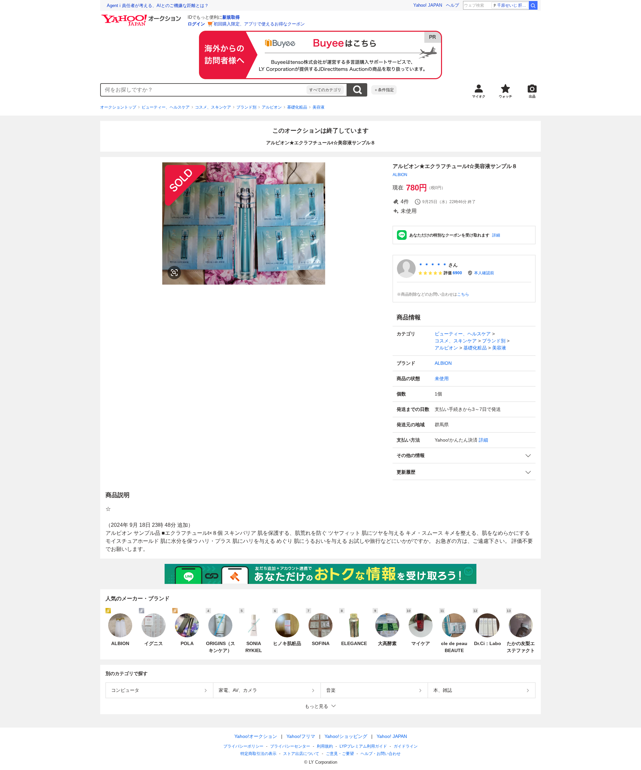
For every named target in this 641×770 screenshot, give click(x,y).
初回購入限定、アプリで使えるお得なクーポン (259, 23)
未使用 (442, 378)
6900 (457, 273)
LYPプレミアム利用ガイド (363, 746)
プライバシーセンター (290, 746)
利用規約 (325, 746)
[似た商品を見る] (174, 272)
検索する (357, 90)
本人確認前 (484, 273)
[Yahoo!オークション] (142, 16)
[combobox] (203, 90)
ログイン (196, 23)
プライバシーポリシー (243, 746)
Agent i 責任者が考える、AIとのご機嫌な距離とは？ (158, 5)
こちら (463, 294)
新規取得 (231, 17)
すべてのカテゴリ (325, 90)
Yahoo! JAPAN (427, 5)
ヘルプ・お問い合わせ (381, 753)
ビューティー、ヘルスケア (166, 107)
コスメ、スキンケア (213, 107)
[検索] (533, 5)
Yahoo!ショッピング (346, 736)
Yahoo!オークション (255, 736)
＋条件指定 (384, 90)
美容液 (318, 107)
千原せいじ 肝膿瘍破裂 (512, 5)
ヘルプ (452, 5)
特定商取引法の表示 (258, 753)
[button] (464, 455)
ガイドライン (406, 746)
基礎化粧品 (297, 107)
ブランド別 (246, 107)
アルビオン (272, 107)
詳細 (496, 235)
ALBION (400, 174)
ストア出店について (301, 753)
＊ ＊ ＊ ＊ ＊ (432, 265)
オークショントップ (118, 107)
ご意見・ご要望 (340, 753)
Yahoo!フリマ (300, 736)
